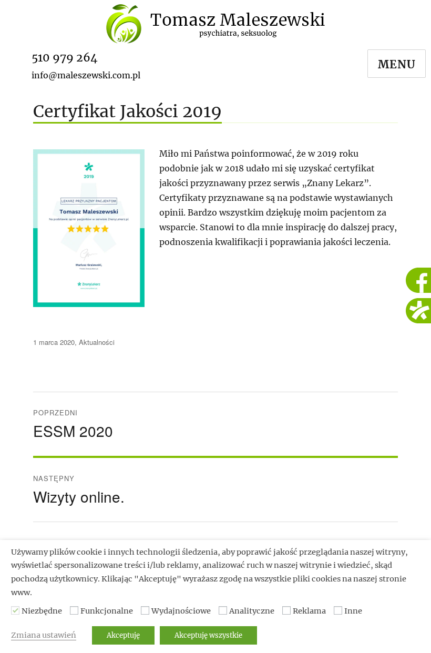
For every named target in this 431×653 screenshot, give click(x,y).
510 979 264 (65, 57)
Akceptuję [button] (123, 635)
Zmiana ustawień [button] (43, 635)
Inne (353, 611)
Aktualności (97, 342)
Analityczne (251, 611)
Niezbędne (42, 611)
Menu (397, 64)
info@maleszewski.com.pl (86, 75)
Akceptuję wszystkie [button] (208, 635)
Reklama (309, 611)
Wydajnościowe (181, 611)
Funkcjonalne (106, 611)
